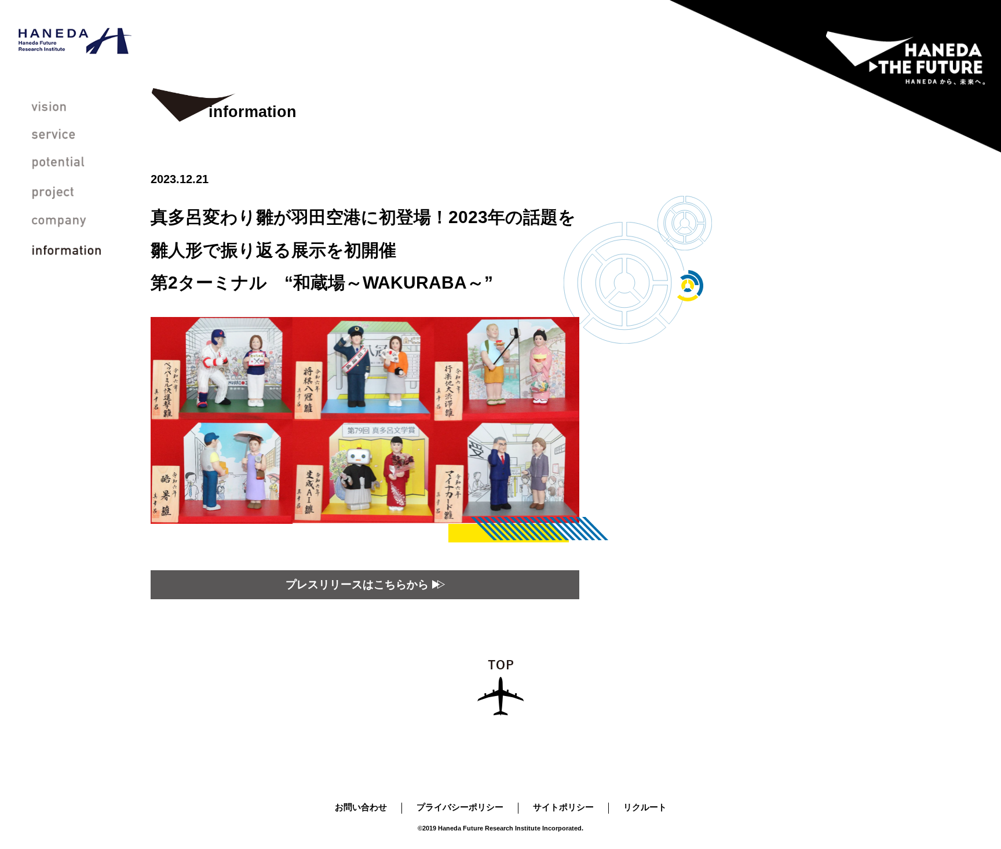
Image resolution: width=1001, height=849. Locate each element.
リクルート (645, 807)
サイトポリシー (563, 807)
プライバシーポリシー (460, 807)
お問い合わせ (361, 807)
